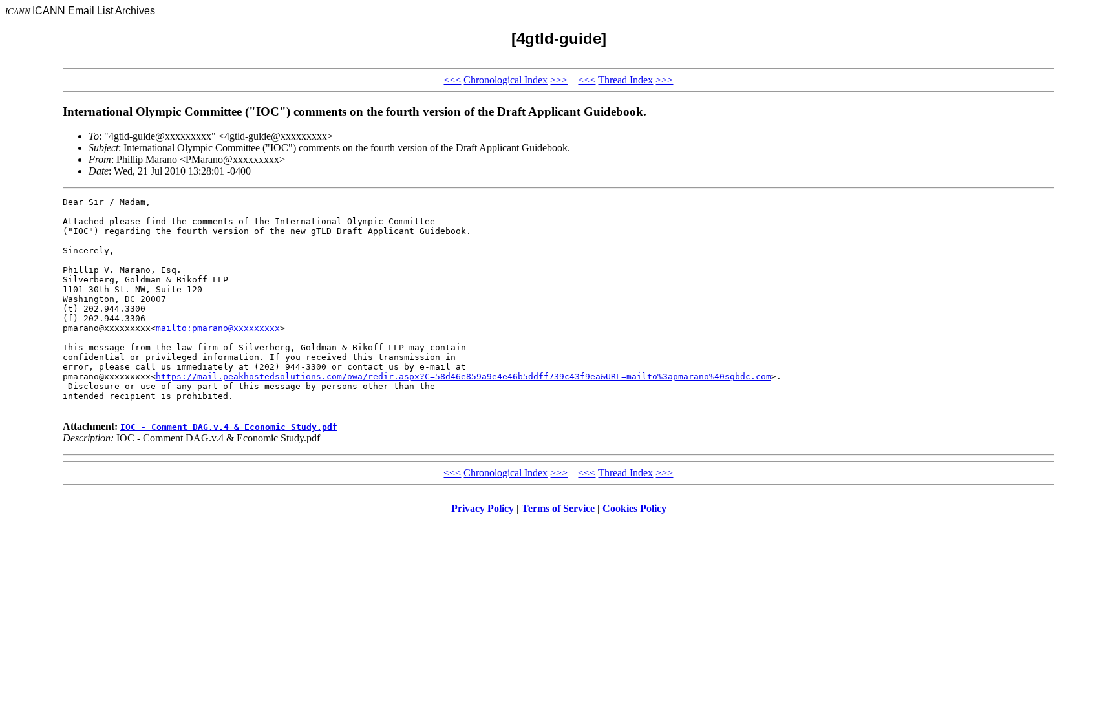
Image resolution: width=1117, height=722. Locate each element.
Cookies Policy (634, 508)
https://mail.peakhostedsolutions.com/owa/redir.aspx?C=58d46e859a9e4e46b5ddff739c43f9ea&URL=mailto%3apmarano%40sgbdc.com (463, 376)
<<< (452, 79)
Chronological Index (505, 79)
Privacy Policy (482, 508)
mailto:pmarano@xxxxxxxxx (218, 328)
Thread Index (625, 79)
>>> (559, 79)
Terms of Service (558, 508)
